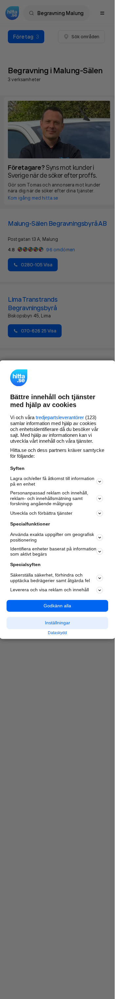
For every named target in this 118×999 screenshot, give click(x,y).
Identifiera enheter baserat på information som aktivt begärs (53, 551)
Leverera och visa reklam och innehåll (49, 590)
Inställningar (57, 623)
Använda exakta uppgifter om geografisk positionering (52, 537)
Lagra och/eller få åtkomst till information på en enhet (52, 481)
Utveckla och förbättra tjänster (41, 513)
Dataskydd (57, 633)
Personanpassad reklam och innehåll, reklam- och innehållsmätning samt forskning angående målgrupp (49, 498)
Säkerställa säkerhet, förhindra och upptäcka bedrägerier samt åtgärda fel (50, 577)
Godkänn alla (57, 605)
